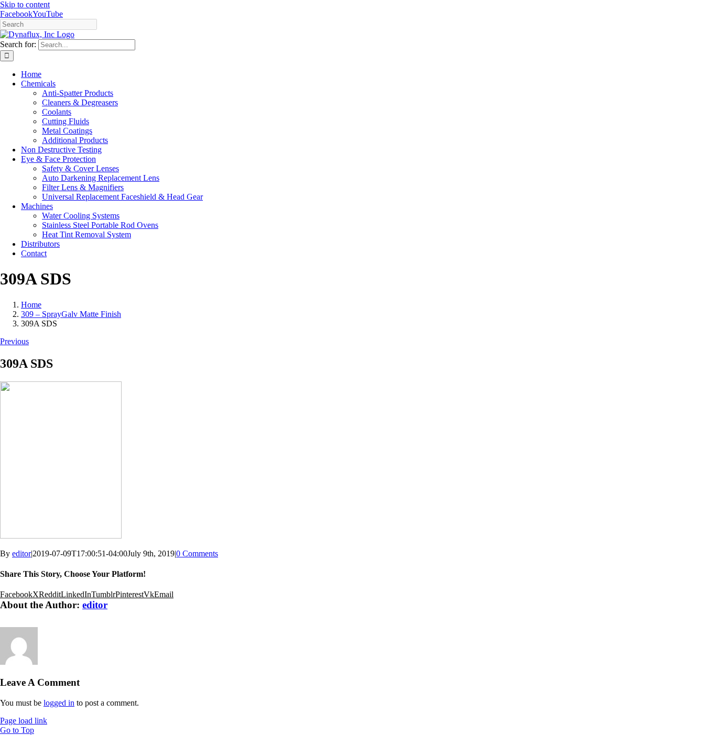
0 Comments (197, 553)
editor (21, 553)
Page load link (23, 720)
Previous (14, 341)
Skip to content (25, 4)
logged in (59, 702)
